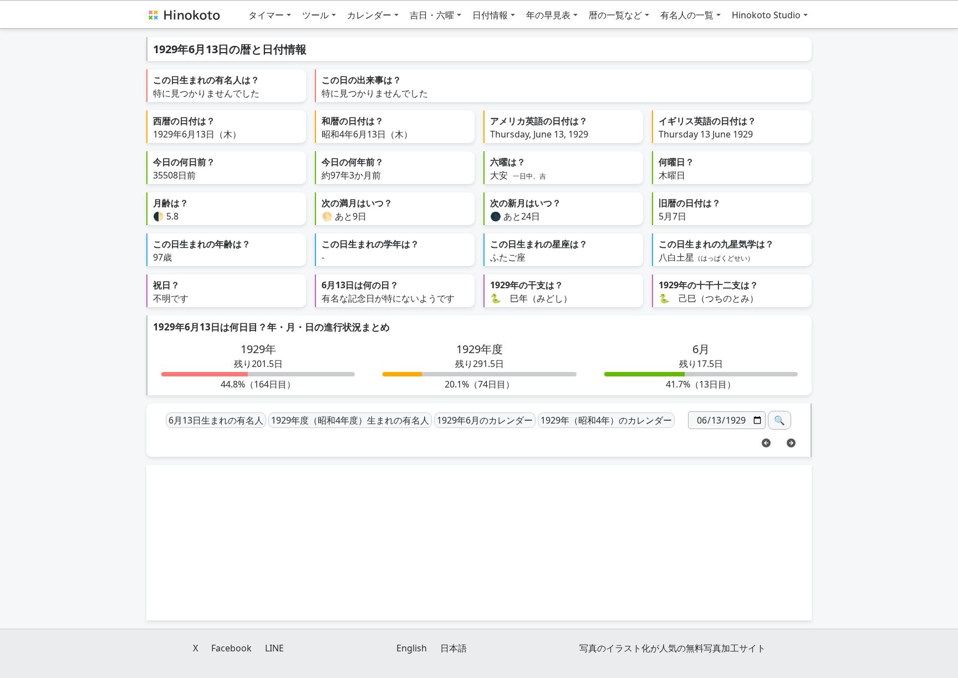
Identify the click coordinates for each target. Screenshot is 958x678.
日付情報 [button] (490, 15)
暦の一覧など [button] (615, 15)
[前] (766, 441)
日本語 (453, 648)
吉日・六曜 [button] (432, 15)
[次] (791, 441)
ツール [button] (315, 15)
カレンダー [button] (369, 15)
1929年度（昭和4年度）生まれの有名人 (350, 420)
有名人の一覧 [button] (687, 15)
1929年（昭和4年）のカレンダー (606, 420)
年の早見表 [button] (548, 15)
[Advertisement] (479, 542)
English (411, 648)
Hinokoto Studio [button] (766, 15)
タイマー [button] (266, 15)
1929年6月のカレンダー (485, 420)
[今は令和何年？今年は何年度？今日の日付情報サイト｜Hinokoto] (183, 14)
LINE (274, 648)
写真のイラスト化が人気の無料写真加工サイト (672, 648)
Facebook (231, 648)
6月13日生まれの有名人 (216, 420)
